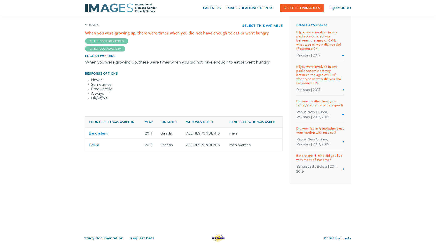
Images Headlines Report (250, 8)
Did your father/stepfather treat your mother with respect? (320, 130)
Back (94, 25)
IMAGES (120, 7)
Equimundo (340, 8)
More (343, 55)
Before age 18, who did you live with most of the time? (319, 158)
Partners (212, 8)
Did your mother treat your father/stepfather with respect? (320, 103)
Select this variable (262, 26)
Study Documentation (104, 238)
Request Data (142, 238)
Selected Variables (302, 8)
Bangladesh (98, 133)
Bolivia (94, 145)
